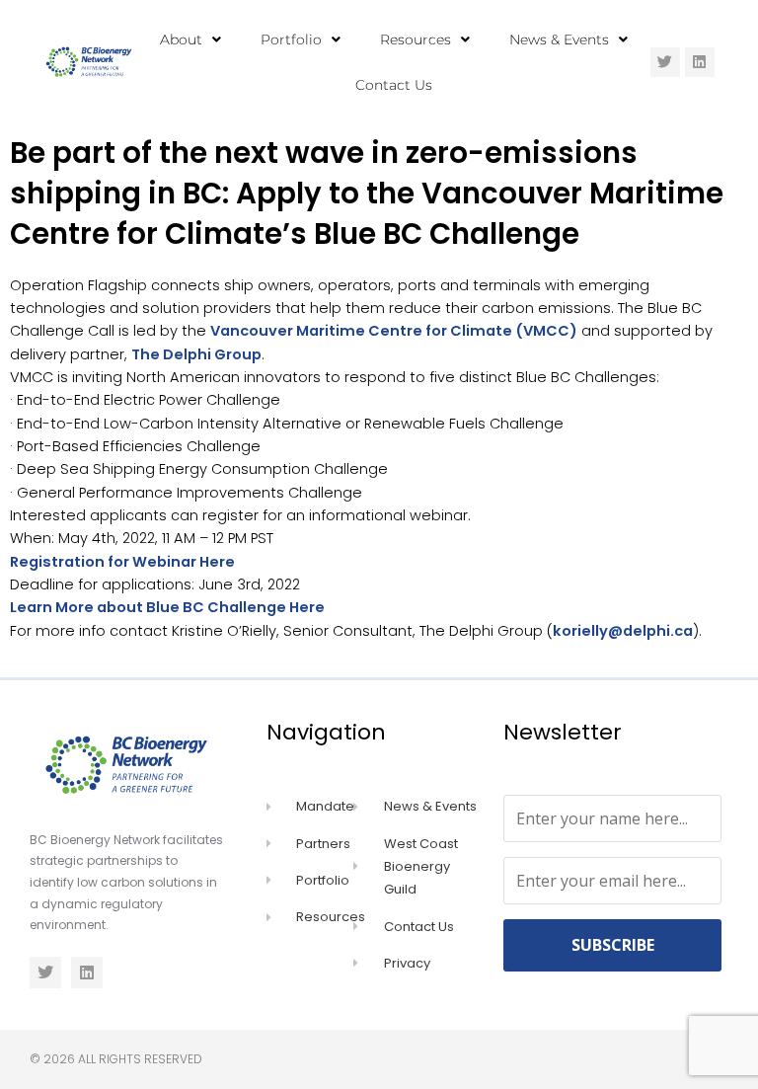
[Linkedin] (700, 62)
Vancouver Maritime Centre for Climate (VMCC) (393, 331)
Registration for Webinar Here (122, 562)
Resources (415, 39)
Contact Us (393, 85)
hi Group (229, 354)
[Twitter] (665, 62)
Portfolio (291, 39)
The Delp (164, 354)
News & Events (559, 39)
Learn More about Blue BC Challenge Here (167, 607)
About (181, 39)
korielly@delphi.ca (623, 631)
